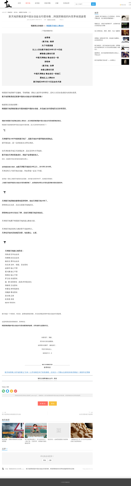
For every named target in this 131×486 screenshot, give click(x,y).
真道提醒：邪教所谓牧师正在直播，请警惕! (12, 440)
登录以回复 (71, 469)
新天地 (28, 3)
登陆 (130, 2)
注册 (130, 4)
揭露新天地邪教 (23, 12)
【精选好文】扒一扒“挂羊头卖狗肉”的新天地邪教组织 (81, 440)
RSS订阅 (123, 5)
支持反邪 (66, 3)
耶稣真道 (7, 3)
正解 (56, 3)
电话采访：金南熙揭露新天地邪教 (58, 439)
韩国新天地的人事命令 (55, 25)
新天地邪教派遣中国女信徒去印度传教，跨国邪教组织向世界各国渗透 (47, 16)
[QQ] (7, 391)
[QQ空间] (11, 391)
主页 (19, 3)
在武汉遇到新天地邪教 (86, 414)
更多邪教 (47, 3)
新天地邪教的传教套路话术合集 (11, 414)
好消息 (37, 3)
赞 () (43, 403)
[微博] (15, 391)
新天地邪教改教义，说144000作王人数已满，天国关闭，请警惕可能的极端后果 (35, 441)
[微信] (3, 391)
